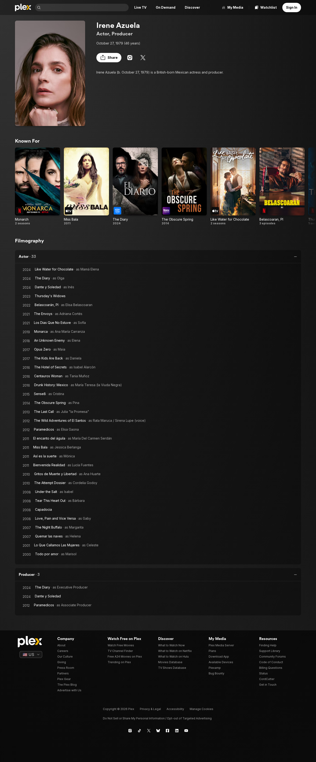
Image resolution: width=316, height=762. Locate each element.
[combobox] (85, 7)
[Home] (23, 7)
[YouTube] (186, 730)
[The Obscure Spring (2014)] (184, 186)
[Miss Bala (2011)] (86, 186)
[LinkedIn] (177, 730)
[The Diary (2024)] (135, 186)
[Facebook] (167, 730)
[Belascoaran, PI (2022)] (282, 186)
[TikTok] (139, 730)
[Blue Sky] (158, 730)
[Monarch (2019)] (37, 186)
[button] (108, 57)
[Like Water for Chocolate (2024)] (233, 186)
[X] (143, 57)
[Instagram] (129, 57)
